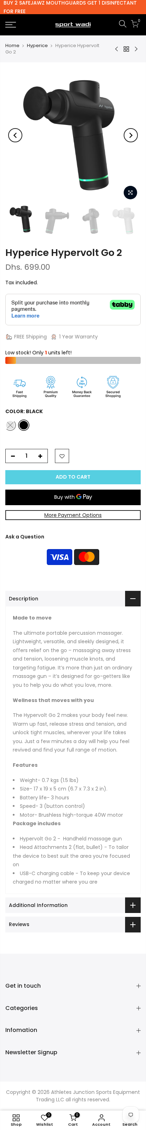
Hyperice (37, 45)
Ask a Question (24, 536)
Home (12, 45)
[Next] (131, 135)
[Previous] (15, 135)
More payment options (73, 515)
